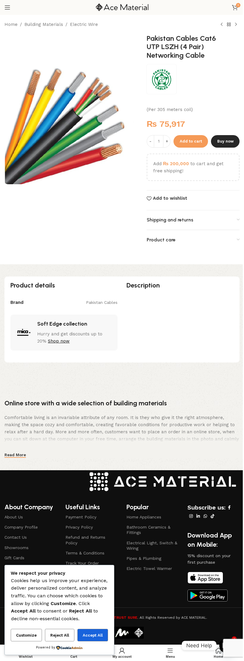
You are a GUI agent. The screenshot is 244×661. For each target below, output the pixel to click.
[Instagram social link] (191, 516)
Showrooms (16, 547)
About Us (13, 517)
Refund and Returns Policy (85, 540)
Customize (26, 635)
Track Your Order (82, 563)
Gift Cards (14, 557)
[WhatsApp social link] (205, 516)
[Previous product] (221, 24)
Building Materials (43, 24)
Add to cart (191, 141)
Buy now (225, 141)
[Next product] (236, 24)
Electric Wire (84, 24)
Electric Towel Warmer (149, 568)
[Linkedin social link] (198, 516)
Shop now (59, 341)
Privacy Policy (79, 527)
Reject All (59, 635)
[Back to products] (228, 24)
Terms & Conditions (84, 553)
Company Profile (21, 527)
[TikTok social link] (212, 516)
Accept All (93, 635)
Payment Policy (80, 517)
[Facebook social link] (229, 508)
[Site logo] (122, 7)
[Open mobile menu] (7, 7)
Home (11, 24)
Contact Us (15, 537)
